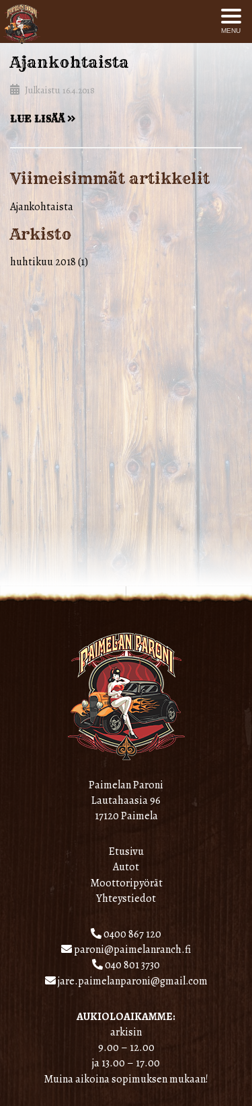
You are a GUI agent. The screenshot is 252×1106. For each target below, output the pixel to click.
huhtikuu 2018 (43, 262)
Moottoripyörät (126, 883)
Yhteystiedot (126, 898)
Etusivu (126, 851)
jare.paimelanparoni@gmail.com (132, 981)
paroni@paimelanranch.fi (131, 949)
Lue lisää (38, 119)
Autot (126, 867)
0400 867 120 (131, 934)
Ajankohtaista (69, 62)
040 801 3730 (131, 965)
